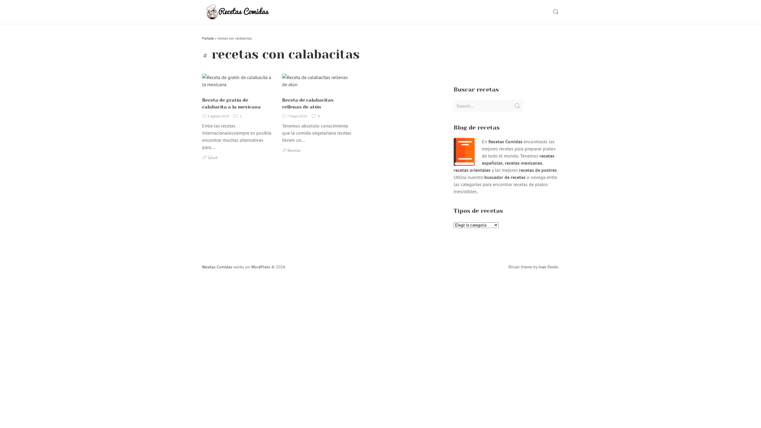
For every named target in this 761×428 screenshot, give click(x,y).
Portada (208, 38)
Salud (212, 157)
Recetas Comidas (217, 267)
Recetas (294, 150)
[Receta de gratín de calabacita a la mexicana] (237, 83)
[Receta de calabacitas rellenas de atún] (317, 83)
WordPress (260, 267)
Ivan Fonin (548, 267)
